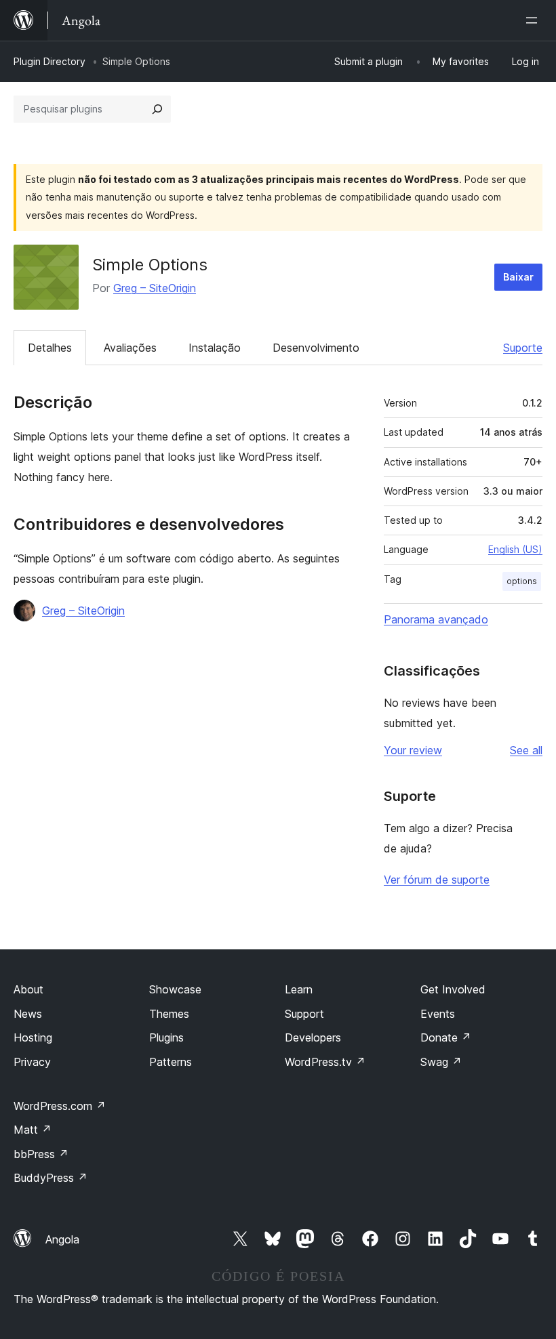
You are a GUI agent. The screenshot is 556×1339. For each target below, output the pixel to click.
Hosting (33, 1037)
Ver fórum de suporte (437, 879)
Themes (169, 1014)
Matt (33, 1129)
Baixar (518, 277)
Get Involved (452, 989)
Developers (313, 1037)
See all (526, 750)
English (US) (515, 549)
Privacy (32, 1062)
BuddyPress (50, 1177)
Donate (445, 1037)
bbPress (41, 1154)
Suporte (522, 347)
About (28, 989)
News (28, 1014)
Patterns (170, 1062)
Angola (62, 1239)
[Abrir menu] (534, 20)
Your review (413, 750)
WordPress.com (60, 1106)
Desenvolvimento (316, 347)
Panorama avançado (436, 619)
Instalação (214, 347)
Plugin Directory (49, 61)
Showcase (175, 989)
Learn (299, 989)
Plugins (166, 1037)
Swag (441, 1062)
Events (437, 1014)
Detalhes (50, 347)
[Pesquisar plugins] (157, 109)
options (522, 581)
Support (304, 1014)
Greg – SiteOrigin (154, 288)
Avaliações (130, 347)
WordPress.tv (325, 1062)
